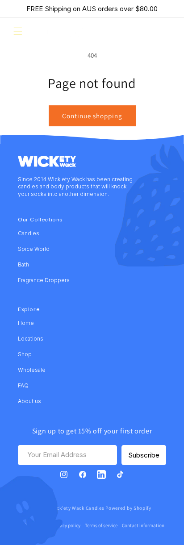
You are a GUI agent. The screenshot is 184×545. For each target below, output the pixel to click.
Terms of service (101, 525)
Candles (28, 233)
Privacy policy (66, 525)
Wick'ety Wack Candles (78, 508)
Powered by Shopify (128, 508)
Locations (30, 338)
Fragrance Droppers (44, 280)
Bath (23, 264)
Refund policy (33, 525)
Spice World (34, 248)
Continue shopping (92, 116)
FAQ (23, 385)
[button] (18, 31)
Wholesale (32, 369)
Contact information (143, 525)
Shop (25, 354)
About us (29, 401)
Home (26, 323)
